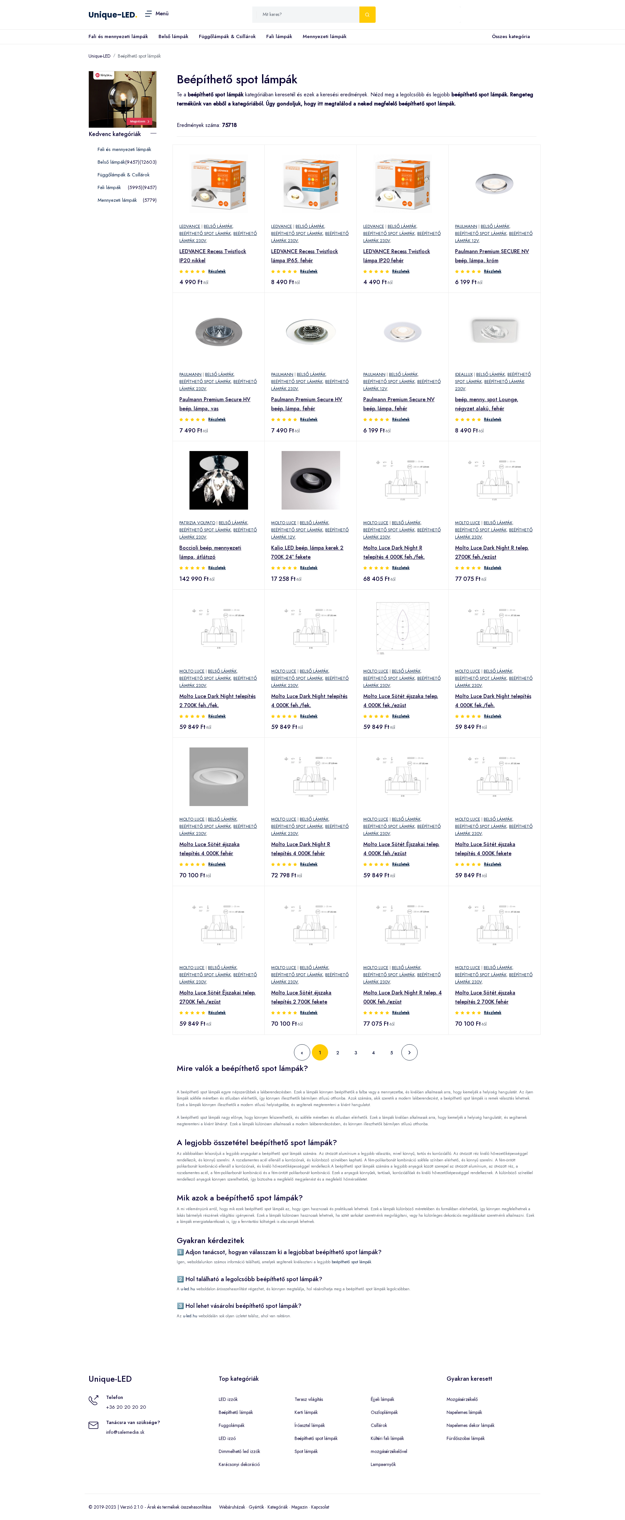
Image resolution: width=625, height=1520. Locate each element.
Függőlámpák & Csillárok (227, 36)
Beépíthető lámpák (236, 1412)
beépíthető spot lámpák (351, 1262)
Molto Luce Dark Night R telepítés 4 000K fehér (300, 849)
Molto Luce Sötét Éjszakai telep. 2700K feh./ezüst (217, 997)
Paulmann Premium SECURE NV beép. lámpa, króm (492, 256)
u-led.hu (188, 1289)
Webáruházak (232, 1507)
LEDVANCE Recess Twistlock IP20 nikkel (212, 256)
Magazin (299, 1507)
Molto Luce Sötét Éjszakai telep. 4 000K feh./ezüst (401, 849)
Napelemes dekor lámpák (470, 1425)
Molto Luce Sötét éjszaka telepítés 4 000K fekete (485, 849)
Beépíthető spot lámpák (139, 56)
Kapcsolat (320, 1507)
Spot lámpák (306, 1451)
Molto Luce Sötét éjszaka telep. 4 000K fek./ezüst (400, 700)
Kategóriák (278, 1507)
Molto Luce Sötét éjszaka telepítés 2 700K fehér (485, 997)
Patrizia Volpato (197, 523)
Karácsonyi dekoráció (239, 1464)
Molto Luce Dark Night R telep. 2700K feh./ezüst (492, 552)
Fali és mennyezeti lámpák (118, 36)
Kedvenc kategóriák (115, 134)
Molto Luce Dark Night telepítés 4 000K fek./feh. (493, 700)
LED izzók (228, 1399)
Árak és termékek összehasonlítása (179, 1507)
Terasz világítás (309, 1399)
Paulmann (466, 226)
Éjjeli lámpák (382, 1399)
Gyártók (256, 1507)
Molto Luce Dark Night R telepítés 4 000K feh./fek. (394, 552)
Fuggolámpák (231, 1425)
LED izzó (227, 1438)
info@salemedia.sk (125, 1432)
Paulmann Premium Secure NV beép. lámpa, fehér (399, 404)
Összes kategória (511, 36)
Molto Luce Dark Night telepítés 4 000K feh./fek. (309, 700)
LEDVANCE (189, 226)
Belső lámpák (173, 36)
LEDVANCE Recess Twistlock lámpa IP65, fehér (304, 256)
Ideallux (464, 374)
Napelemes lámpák (464, 1412)
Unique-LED (112, 14)
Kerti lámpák (306, 1412)
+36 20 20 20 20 (126, 1407)
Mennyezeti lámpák (325, 36)
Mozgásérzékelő (462, 1399)
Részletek (217, 271)
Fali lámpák (279, 36)
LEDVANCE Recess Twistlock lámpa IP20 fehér (396, 256)
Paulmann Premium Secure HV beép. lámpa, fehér (306, 404)
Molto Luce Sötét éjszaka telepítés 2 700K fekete (301, 997)
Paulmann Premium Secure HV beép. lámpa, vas (214, 404)
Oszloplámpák (384, 1412)
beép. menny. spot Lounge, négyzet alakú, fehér (486, 404)
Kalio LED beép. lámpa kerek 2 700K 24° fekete (307, 552)
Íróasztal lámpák (310, 1425)
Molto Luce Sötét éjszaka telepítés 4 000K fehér (209, 849)
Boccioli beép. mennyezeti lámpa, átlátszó (210, 552)
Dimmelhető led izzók (239, 1451)
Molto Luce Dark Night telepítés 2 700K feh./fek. (217, 700)
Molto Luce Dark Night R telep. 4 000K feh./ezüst (402, 997)
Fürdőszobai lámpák (466, 1438)
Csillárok (379, 1425)
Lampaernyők (383, 1464)
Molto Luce (283, 523)
